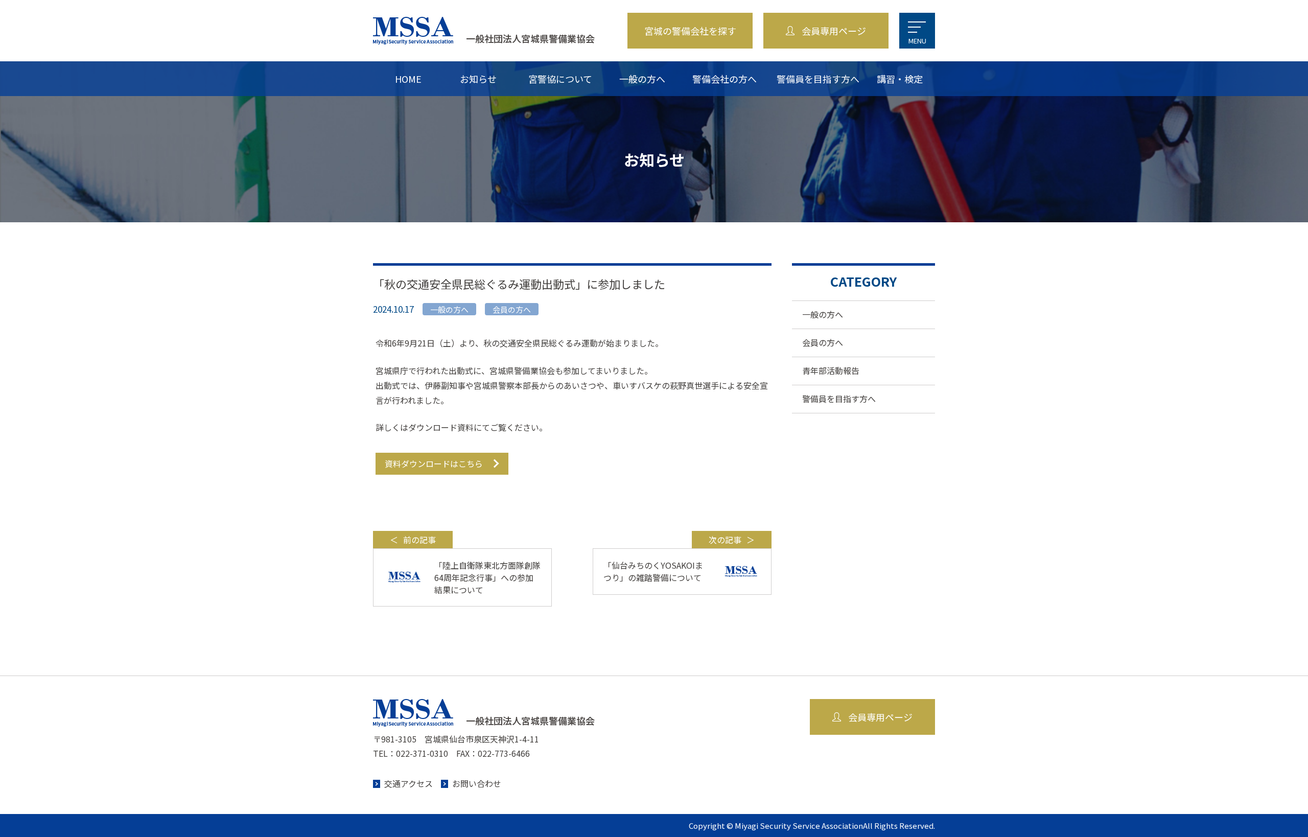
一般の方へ (642, 78)
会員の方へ (822, 342)
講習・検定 (900, 78)
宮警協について (560, 78)
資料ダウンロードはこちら (434, 463)
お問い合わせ (476, 783)
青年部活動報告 (830, 370)
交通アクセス (408, 783)
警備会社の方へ (724, 78)
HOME (408, 78)
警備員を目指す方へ (818, 78)
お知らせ (478, 78)
